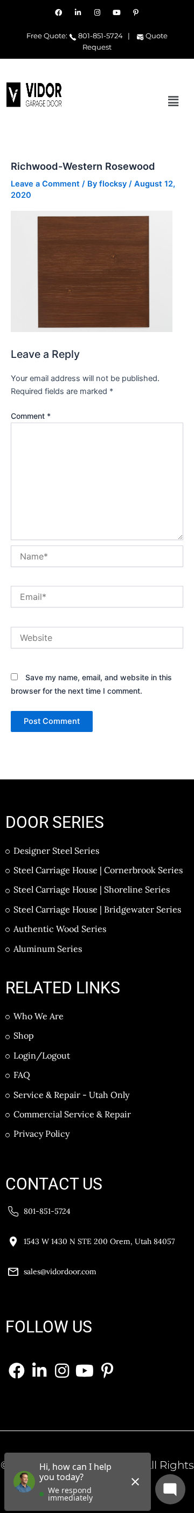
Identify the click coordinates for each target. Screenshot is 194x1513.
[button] (173, 101)
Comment (31, 415)
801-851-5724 (100, 35)
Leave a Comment (45, 184)
